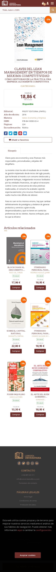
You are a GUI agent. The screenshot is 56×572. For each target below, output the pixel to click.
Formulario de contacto (28, 483)
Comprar (16, 287)
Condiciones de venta (28, 500)
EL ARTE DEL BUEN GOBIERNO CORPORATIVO (40, 395)
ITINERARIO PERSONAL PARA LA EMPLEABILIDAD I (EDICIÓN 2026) (40, 268)
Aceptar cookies (27, 555)
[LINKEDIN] (37, 463)
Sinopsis (12, 151)
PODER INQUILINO (16, 394)
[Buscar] (53, 10)
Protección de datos (28, 505)
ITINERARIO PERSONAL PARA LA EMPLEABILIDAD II (40, 332)
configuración (43, 530)
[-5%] (16, 249)
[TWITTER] (24, 463)
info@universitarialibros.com (28, 479)
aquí (19, 530)
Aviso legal (28, 496)
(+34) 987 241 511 (28, 475)
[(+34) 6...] (32, 463)
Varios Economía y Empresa (34, 118)
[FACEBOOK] (19, 463)
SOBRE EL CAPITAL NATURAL (16, 332)
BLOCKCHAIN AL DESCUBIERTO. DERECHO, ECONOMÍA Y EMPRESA (16, 268)
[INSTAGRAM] (28, 463)
